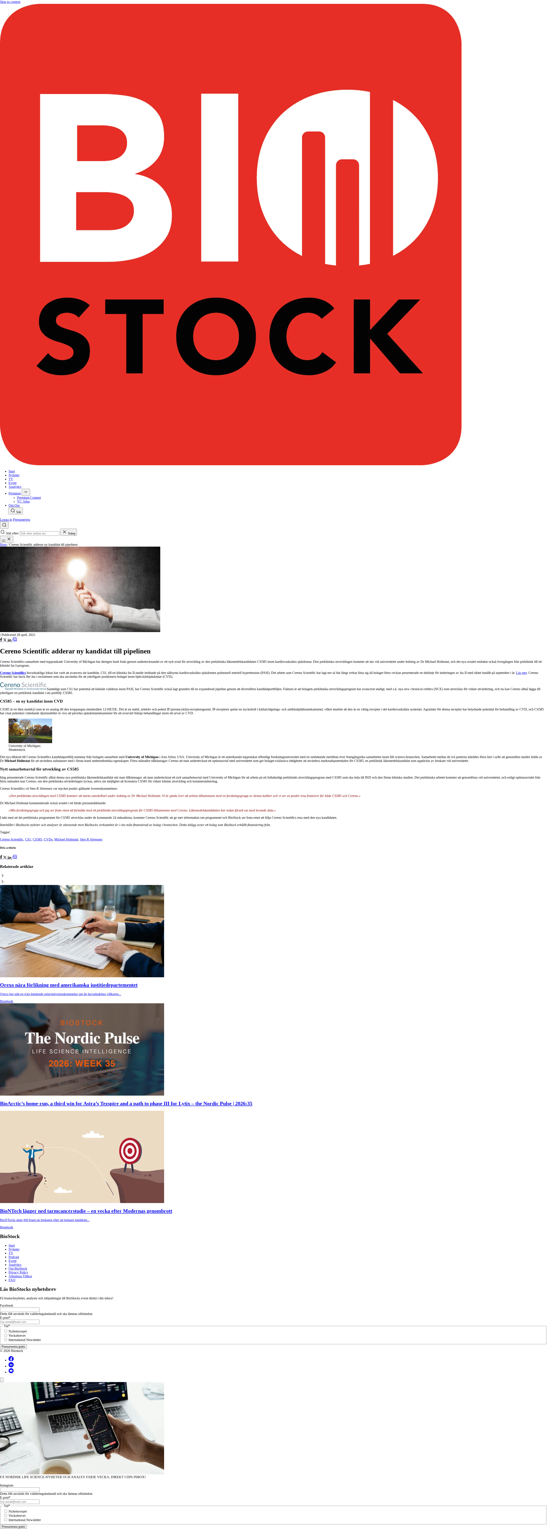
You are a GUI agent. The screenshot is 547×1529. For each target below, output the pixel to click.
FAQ (12, 1280)
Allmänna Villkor (20, 1276)
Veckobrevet (17, 1335)
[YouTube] (11, 1372)
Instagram (6, 1485)
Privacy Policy (18, 1272)
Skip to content (10, 2)
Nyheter (14, 1249)
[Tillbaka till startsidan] (273, 235)
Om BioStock (18, 1268)
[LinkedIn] (10, 641)
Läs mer (521, 673)
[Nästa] (273, 882)
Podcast (14, 1257)
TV (11, 1253)
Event (12, 1261)
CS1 (28, 839)
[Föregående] (273, 876)
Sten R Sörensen (91, 839)
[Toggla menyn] (6, 539)
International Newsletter (25, 1340)
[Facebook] (11, 1360)
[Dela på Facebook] (1, 641)
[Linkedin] (11, 1366)
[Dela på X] (5, 641)
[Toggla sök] (4, 525)
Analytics (15, 1264)
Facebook (6, 1305)
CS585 (37, 839)
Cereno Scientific (11, 839)
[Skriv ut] (14, 641)
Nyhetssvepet (18, 1331)
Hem (3, 544)
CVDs (48, 839)
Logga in (6, 519)
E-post (5, 1317)
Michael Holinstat (66, 839)
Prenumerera (21, 519)
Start (12, 1245)
